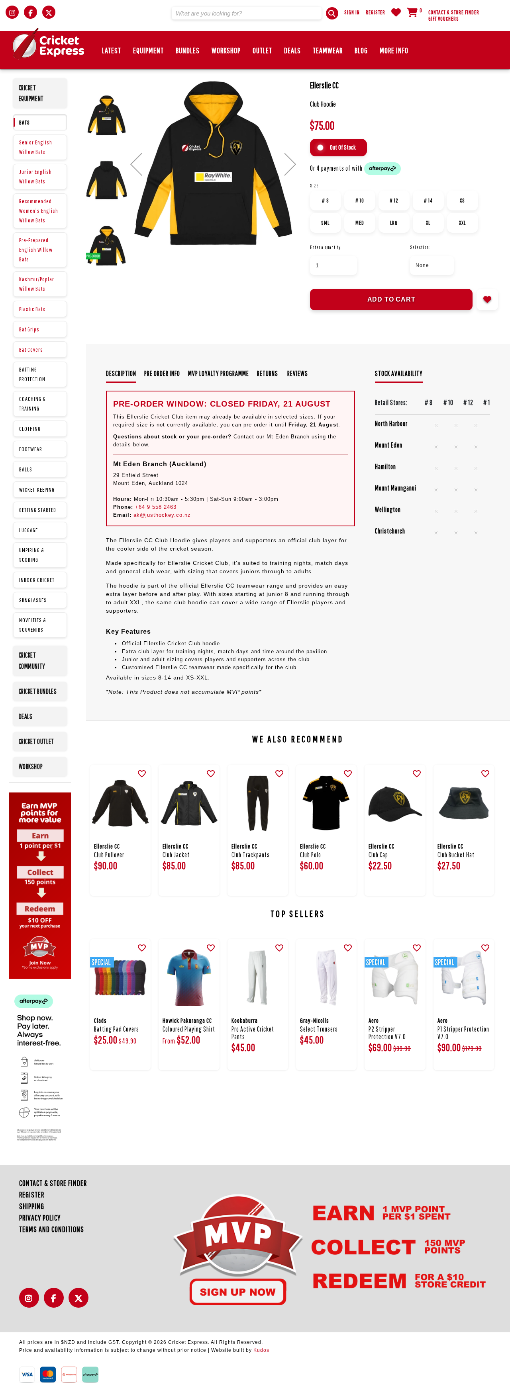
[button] (332, 13)
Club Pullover (109, 855)
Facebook (56, 1302)
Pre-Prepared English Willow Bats (36, 250)
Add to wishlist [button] (487, 299)
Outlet (262, 50)
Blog (361, 50)
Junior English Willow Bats (35, 176)
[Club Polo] (326, 803)
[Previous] (136, 164)
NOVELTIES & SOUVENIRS (32, 625)
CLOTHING (30, 428)
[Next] (290, 164)
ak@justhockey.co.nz (162, 515)
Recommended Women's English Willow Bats (38, 211)
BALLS (25, 469)
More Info (394, 50)
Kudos (261, 1350)
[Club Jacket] (189, 803)
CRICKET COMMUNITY (32, 660)
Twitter (80, 1302)
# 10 (359, 200)
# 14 (428, 200)
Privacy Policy (40, 1217)
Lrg (394, 223)
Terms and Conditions (51, 1229)
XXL (462, 223)
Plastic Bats (32, 309)
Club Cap (378, 855)
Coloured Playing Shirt (189, 1029)
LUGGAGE (28, 530)
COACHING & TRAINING (32, 403)
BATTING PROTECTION (32, 374)
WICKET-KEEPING (37, 489)
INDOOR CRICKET (37, 579)
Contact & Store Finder (453, 12)
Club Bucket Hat (456, 855)
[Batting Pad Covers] (120, 977)
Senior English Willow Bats (35, 147)
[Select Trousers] (326, 977)
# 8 (325, 200)
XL (428, 223)
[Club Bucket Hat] (463, 803)
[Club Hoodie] (213, 162)
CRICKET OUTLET (36, 741)
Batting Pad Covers (116, 1029)
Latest (111, 50)
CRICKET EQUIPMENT (31, 93)
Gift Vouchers (443, 19)
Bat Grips (29, 329)
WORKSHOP (31, 766)
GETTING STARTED (37, 509)
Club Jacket (176, 855)
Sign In (352, 12)
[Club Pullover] (120, 803)
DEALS (292, 50)
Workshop (226, 50)
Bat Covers (31, 349)
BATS (24, 122)
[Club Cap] (395, 803)
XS (462, 200)
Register (375, 12)
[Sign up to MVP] (315, 1248)
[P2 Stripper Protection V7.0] (395, 977)
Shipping (31, 1206)
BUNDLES (188, 50)
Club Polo (310, 855)
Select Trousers (319, 1029)
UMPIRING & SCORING (31, 555)
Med (359, 223)
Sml (325, 223)
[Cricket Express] (48, 44)
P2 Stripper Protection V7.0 (387, 1032)
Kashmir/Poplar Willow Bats (36, 284)
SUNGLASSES (33, 600)
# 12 (394, 200)
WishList (396, 12)
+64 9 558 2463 (156, 507)
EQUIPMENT (148, 50)
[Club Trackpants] (258, 803)
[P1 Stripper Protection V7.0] (463, 977)
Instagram (31, 1302)
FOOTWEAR (30, 449)
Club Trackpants (250, 855)
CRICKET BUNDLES (38, 691)
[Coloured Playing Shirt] (189, 977)
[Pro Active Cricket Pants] (258, 977)
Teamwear (328, 50)
